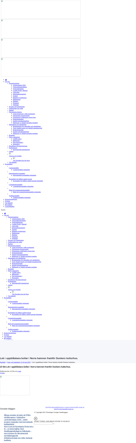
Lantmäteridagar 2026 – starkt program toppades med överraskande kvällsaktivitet (18, 422)
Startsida (2, 362)
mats (19, 371)
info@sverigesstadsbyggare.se (55, 407)
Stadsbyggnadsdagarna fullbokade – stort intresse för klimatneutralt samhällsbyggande (17, 433)
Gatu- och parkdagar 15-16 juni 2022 (18, 362)
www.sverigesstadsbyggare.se (74, 407)
